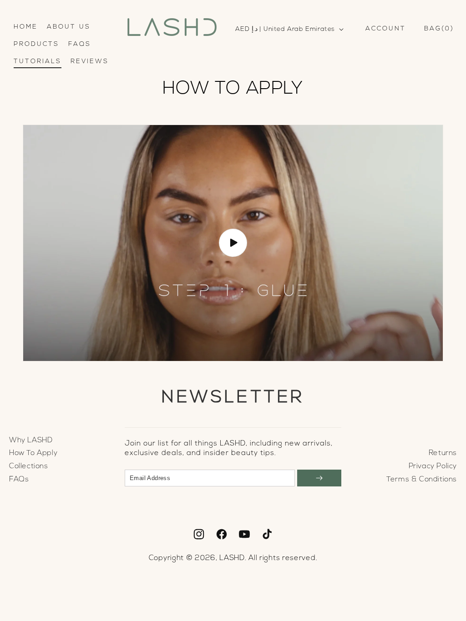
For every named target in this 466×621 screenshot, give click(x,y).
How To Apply (33, 453)
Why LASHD (30, 440)
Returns (443, 453)
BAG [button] (437, 28)
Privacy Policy (433, 466)
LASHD (232, 558)
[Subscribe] (319, 478)
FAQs (19, 479)
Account (385, 29)
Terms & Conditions (421, 479)
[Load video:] (233, 243)
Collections (28, 466)
